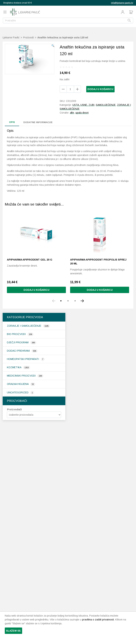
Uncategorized (18, 392)
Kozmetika (14, 367)
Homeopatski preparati (23, 359)
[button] (52, 46)
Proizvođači (14, 409)
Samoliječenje (106, 104)
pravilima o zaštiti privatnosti (98, 619)
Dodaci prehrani (18, 350)
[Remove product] (77, 89)
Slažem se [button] (13, 630)
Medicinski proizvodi (21, 375)
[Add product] (63, 89)
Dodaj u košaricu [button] (36, 289)
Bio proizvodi (16, 334)
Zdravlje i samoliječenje (24, 325)
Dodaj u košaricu (100, 89)
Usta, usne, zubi (83, 104)
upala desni (82, 112)
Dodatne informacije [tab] (38, 122)
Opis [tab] (12, 122)
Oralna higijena (18, 384)
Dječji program (18, 342)
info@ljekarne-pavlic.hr (122, 3)
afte (72, 112)
